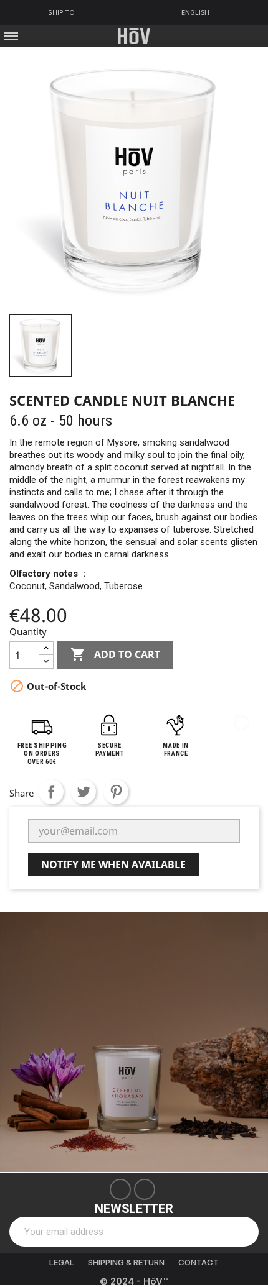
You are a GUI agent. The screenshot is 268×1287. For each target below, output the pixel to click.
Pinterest (115, 791)
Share (51, 791)
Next (249, 1042)
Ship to (61, 12)
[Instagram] (144, 1189)
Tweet (83, 791)
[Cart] (250, 35)
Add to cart (115, 654)
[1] (242, 1232)
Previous (18, 1042)
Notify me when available (113, 864)
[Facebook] (120, 1189)
